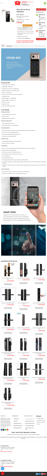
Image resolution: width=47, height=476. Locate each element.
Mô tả (3, 46)
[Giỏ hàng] (45, 3)
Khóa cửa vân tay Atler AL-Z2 (39, 278)
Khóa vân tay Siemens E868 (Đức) (23, 327)
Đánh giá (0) (9, 46)
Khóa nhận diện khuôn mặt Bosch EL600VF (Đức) (8, 403)
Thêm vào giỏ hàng (27, 25)
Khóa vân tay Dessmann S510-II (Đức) (8, 279)
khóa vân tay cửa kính (21, 437)
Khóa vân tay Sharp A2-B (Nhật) (39, 302)
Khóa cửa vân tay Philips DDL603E (8, 302)
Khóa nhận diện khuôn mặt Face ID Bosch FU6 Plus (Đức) (8, 353)
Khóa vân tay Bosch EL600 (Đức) (23, 278)
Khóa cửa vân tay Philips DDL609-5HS (39, 328)
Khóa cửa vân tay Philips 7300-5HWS (23, 303)
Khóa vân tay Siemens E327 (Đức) (8, 327)
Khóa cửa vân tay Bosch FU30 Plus (23, 353)
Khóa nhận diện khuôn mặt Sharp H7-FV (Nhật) (39, 353)
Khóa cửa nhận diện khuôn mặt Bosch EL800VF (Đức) (8, 378)
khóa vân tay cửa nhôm (30, 437)
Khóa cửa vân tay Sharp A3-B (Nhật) (23, 378)
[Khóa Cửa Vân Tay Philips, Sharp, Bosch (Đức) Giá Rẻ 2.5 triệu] (23, 3)
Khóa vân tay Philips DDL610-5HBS (38, 377)
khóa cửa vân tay (23, 29)
